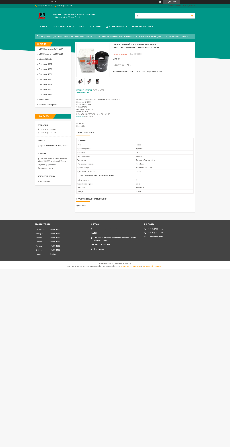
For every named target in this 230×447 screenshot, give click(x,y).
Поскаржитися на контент (131, 266)
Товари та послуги (48, 36)
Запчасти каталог (62, 26)
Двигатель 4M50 (45, 89)
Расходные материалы (48, 105)
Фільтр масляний (109, 36)
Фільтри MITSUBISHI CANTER (87, 36)
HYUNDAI (80, 116)
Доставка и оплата (116, 26)
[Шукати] (192, 16)
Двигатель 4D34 (45, 64)
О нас (82, 26)
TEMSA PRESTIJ (82, 93)
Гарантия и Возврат (142, 26)
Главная (42, 26)
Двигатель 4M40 (45, 79)
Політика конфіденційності (152, 266)
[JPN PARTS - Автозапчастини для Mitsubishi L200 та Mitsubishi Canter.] (41, 16)
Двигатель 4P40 (45, 95)
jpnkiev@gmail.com (48, 165)
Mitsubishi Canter (65, 36)
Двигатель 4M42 (45, 84)
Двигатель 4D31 (45, 74)
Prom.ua (128, 264)
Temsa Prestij (44, 100)
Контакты (95, 26)
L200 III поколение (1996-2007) (51, 49)
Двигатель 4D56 (45, 69)
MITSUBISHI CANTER (84, 90)
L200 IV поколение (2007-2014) (51, 54)
